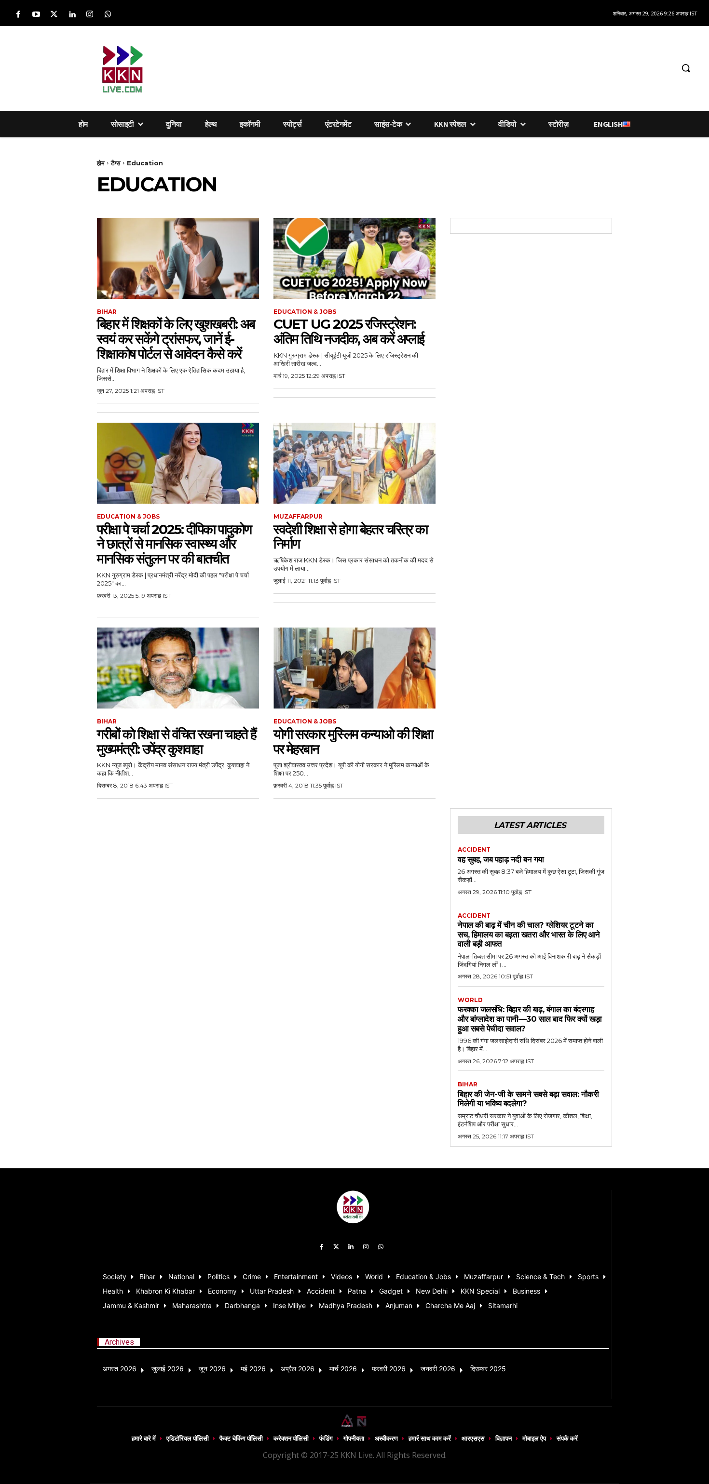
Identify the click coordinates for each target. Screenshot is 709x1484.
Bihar (107, 311)
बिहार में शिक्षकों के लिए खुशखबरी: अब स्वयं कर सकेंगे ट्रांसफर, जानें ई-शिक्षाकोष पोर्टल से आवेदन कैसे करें (176, 339)
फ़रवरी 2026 (389, 1368)
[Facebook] (18, 14)
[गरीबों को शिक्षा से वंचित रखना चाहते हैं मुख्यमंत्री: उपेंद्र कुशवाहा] (178, 668)
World (470, 1000)
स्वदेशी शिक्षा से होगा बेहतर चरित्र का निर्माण (350, 536)
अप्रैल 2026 (297, 1368)
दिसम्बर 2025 (488, 1368)
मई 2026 (253, 1368)
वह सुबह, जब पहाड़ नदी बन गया (501, 859)
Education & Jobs (304, 311)
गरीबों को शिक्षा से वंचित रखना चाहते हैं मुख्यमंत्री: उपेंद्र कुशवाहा (176, 741)
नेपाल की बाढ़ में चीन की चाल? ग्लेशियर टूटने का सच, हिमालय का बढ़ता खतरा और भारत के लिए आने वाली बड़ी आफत (529, 934)
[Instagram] (89, 14)
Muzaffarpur (298, 516)
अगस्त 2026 (119, 1368)
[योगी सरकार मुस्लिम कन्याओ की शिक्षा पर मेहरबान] (354, 668)
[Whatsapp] (107, 14)
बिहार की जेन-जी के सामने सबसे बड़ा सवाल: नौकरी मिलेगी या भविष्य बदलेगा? (528, 1099)
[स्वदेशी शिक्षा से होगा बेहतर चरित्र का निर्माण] (354, 463)
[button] (685, 68)
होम (101, 163)
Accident (474, 849)
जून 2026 (212, 1368)
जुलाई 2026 (167, 1368)
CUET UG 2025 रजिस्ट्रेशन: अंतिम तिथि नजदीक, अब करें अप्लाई (348, 331)
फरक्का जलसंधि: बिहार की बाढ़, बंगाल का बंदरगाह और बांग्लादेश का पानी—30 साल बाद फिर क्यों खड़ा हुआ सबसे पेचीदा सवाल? (530, 1018)
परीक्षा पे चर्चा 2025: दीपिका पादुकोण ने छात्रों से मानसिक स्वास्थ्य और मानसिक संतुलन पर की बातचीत (174, 544)
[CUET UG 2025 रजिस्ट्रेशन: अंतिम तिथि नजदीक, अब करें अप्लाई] (354, 258)
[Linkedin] (72, 14)
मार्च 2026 (343, 1368)
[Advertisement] (419, 66)
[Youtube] (35, 14)
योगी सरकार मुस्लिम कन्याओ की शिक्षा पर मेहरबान (353, 741)
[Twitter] (53, 14)
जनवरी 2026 (438, 1368)
